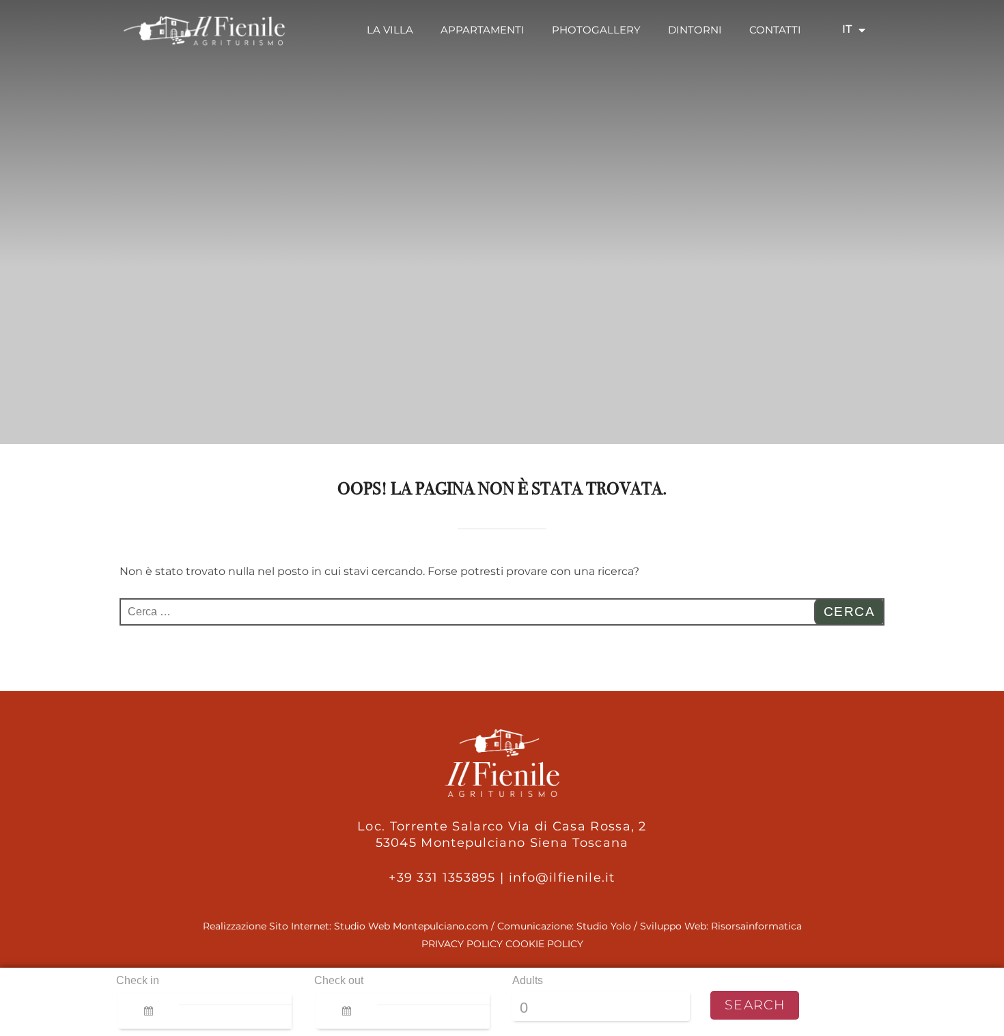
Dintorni (695, 29)
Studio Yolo (603, 926)
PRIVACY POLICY (462, 944)
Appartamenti (483, 29)
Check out (338, 980)
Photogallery (596, 29)
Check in (137, 980)
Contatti (775, 29)
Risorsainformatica (756, 926)
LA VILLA (390, 29)
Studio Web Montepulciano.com (411, 926)
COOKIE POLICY (544, 944)
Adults (527, 980)
